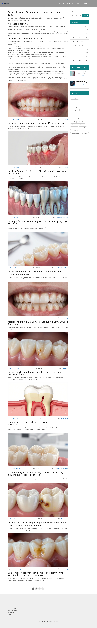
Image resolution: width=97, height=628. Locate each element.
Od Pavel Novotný (14, 518)
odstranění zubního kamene (78, 124)
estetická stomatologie (77, 101)
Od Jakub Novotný (15, 119)
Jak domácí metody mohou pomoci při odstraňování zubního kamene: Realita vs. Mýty (35, 574)
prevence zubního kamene (77, 118)
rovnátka (73, 121)
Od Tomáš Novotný (15, 468)
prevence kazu (75, 130)
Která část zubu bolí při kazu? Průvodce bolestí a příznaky (34, 423)
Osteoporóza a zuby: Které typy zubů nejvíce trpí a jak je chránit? (37, 222)
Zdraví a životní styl (77, 45)
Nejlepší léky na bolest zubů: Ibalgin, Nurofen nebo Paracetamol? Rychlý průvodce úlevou (82, 82)
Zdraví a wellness (77, 33)
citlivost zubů (82, 112)
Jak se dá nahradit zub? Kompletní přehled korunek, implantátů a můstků (35, 272)
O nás (9, 606)
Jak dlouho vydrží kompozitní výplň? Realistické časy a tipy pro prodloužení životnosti (36, 473)
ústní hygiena (74, 98)
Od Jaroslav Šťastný (15, 569)
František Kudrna (82, 75)
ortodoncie (83, 110)
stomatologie (75, 107)
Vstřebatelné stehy (60, 3)
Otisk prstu (78, 3)
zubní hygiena (75, 110)
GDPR (9, 614)
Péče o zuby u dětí (77, 41)
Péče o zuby (64, 119)
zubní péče (80, 121)
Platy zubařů (70, 3)
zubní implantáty (75, 133)
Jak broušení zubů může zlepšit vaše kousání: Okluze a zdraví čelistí (37, 172)
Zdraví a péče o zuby (62, 217)
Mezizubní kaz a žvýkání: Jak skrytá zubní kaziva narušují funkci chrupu (38, 323)
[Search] (94, 3)
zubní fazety (74, 127)
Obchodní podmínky (13, 608)
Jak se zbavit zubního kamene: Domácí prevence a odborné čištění (34, 373)
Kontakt (10, 617)
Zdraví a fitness (76, 60)
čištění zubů (82, 127)
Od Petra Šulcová (14, 167)
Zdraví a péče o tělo (78, 49)
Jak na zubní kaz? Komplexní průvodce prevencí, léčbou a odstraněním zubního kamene (37, 523)
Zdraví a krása (76, 37)
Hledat (86, 15)
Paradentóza (87, 3)
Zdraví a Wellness (77, 53)
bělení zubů (74, 104)
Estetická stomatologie (62, 267)
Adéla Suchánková (82, 84)
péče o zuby (82, 104)
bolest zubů (84, 133)
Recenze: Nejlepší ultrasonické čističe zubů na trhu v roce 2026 (82, 72)
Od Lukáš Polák (14, 318)
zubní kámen (83, 107)
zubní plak (74, 112)
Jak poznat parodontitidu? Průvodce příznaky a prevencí (37, 123)
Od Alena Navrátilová (15, 267)
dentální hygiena (75, 115)
